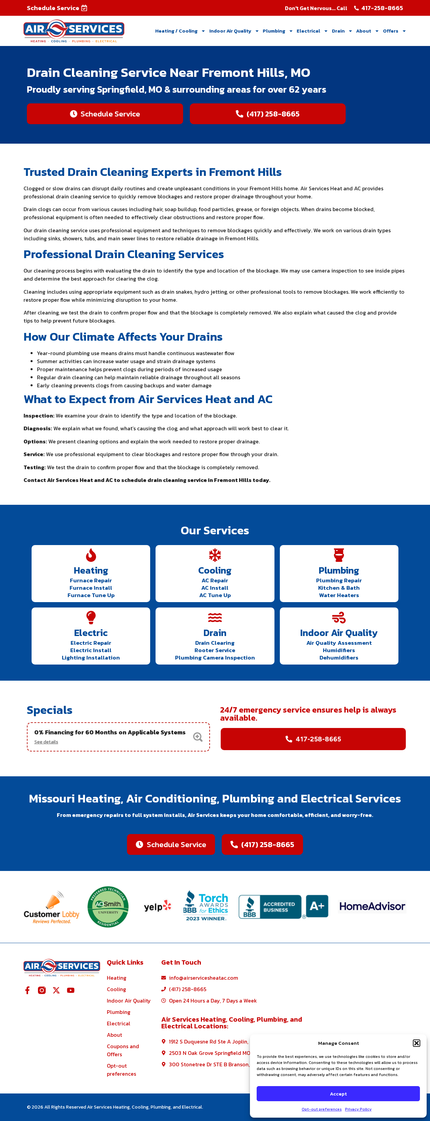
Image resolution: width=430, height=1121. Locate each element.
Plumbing (274, 31)
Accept (338, 1094)
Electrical (308, 31)
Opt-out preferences (322, 1109)
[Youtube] (71, 990)
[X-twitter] (56, 990)
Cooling (214, 570)
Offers (390, 31)
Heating (91, 570)
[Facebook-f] (27, 990)
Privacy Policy (358, 1109)
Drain (338, 31)
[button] (416, 1043)
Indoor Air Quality (230, 31)
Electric (91, 633)
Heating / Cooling (176, 31)
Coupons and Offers (123, 1050)
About (363, 31)
